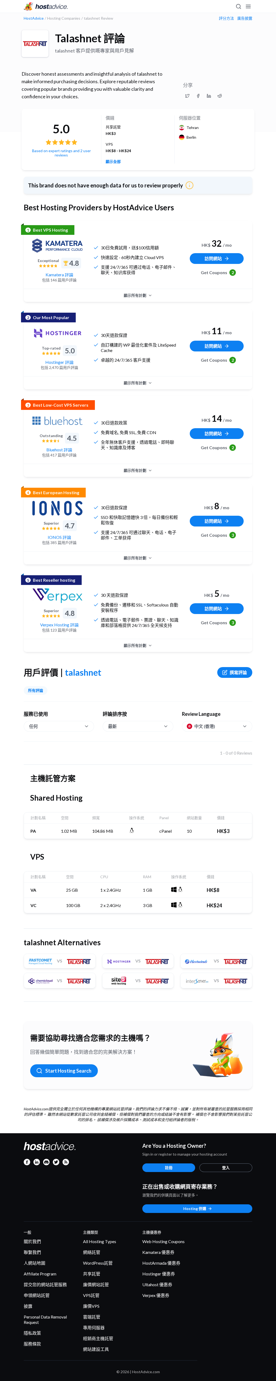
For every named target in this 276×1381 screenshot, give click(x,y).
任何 (33, 726)
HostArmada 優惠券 (161, 1262)
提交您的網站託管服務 (45, 1284)
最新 (112, 726)
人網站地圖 (34, 1262)
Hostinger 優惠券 (158, 1273)
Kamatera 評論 (59, 274)
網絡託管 (91, 1252)
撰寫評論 (238, 672)
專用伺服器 (94, 1327)
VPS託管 (91, 1295)
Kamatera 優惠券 (158, 1252)
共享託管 (91, 1273)
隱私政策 (32, 1332)
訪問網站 (213, 258)
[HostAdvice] (46, 6)
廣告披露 (244, 18)
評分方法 (226, 18)
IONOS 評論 (59, 537)
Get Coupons (217, 272)
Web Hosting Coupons (163, 1241)
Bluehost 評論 (59, 449)
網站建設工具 (96, 1349)
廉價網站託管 (96, 1284)
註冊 (168, 1167)
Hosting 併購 (194, 1208)
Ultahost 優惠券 (157, 1284)
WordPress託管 (98, 1262)
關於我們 (32, 1241)
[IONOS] (57, 508)
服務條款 (32, 1343)
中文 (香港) (204, 726)
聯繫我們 (32, 1252)
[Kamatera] (57, 245)
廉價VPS (91, 1306)
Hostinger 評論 (59, 362)
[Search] (238, 6)
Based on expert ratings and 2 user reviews (61, 152)
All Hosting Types (99, 1241)
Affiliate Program (40, 1273)
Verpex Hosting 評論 (59, 624)
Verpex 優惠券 (155, 1295)
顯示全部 (113, 161)
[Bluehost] (57, 420)
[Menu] (248, 6)
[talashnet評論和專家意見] (187, 96)
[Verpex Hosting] (57, 595)
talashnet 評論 (90, 38)
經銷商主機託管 (98, 1338)
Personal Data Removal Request (45, 1319)
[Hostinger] (57, 333)
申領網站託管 (37, 1295)
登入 (226, 1167)
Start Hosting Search (68, 1071)
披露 (28, 1306)
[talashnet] (35, 43)
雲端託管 (91, 1316)
